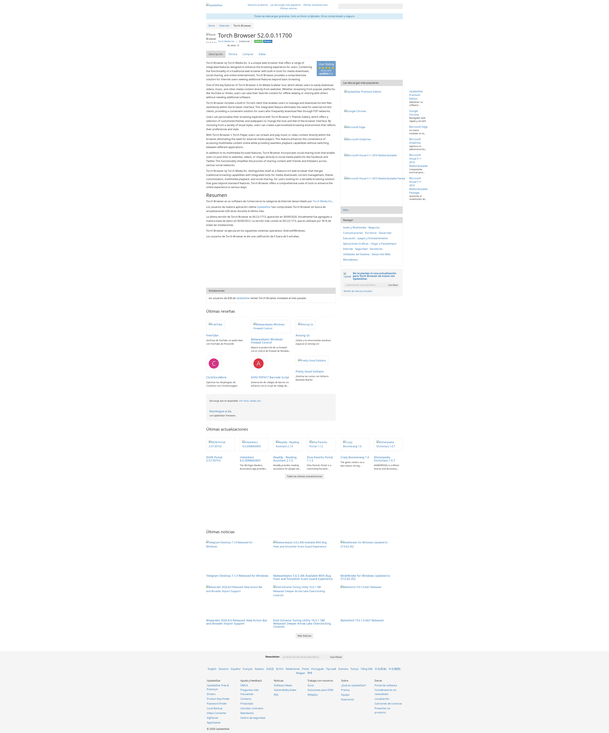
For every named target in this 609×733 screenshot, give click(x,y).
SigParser (212, 718)
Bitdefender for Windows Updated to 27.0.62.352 (365, 577)
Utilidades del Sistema (356, 254)
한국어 (280, 669)
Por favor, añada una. (250, 400)
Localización (382, 699)
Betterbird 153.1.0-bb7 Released (362, 620)
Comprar (248, 54)
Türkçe (354, 669)
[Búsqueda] (400, 6)
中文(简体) (380, 669)
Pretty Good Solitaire (310, 371)
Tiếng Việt (367, 669)
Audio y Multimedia (354, 227)
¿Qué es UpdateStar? (353, 685)
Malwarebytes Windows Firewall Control (267, 340)
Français (248, 669)
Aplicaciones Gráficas (356, 243)
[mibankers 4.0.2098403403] (254, 444)
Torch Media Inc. (226, 41)
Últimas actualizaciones (315, 4)
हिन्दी (310, 673)
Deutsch (224, 669)
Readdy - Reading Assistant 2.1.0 (285, 458)
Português (317, 669)
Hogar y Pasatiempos (383, 243)
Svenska (343, 669)
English (212, 669)
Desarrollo (385, 233)
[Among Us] (305, 324)
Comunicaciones (353, 233)
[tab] (216, 54)
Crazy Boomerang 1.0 (355, 457)
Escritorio (371, 233)
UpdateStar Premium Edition (416, 95)
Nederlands (293, 669)
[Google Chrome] (355, 111)
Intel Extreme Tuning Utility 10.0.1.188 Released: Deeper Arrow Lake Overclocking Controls (302, 623)
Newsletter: (272, 656)
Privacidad (246, 703)
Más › (346, 210)
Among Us (303, 335)
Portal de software (386, 685)
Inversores (347, 699)
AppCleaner (214, 722)
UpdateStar (264, 207)
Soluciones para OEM (320, 690)
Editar (262, 54)
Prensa (345, 690)
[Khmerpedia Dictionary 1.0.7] (388, 444)
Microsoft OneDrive (415, 141)
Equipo (345, 694)
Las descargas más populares (285, 4)
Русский (331, 669)
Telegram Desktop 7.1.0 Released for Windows (237, 576)
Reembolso (247, 713)
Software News (283, 685)
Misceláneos (350, 259)
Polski (305, 669)
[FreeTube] (215, 324)
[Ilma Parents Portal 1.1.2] (321, 444)
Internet (348, 249)
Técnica (232, 54)
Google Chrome (414, 112)
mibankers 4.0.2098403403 (250, 458)
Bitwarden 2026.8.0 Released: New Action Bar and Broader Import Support (236, 621)
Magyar (300, 673)
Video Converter (216, 713)
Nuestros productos (258, 4)
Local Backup (215, 708)
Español (235, 669)
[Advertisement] (271, 262)
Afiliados (313, 694)
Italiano (259, 669)
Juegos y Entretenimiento (373, 238)
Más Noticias (304, 635)
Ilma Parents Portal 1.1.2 (320, 458)
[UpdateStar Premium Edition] (363, 91)
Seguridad (361, 249)
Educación (349, 238)
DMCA (244, 685)
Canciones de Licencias (388, 703)
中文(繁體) (394, 669)
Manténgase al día (220, 411)
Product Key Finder (218, 699)
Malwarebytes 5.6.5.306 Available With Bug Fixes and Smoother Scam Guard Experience (303, 577)
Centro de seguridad (252, 718)
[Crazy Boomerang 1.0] (355, 444)
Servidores (376, 249)
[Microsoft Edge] (355, 127)
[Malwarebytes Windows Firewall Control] (270, 326)
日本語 (270, 669)
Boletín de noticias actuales (358, 291)
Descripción (216, 54)
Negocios (374, 227)
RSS (276, 694)
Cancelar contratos (251, 708)
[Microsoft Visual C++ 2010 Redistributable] (371, 155)
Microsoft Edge (418, 127)
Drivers (211, 694)
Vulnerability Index (285, 690)
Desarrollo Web (381, 254)
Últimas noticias (288, 8)
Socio (311, 685)
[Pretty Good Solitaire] (312, 360)
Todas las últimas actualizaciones (304, 476)
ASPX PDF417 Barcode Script (270, 377)
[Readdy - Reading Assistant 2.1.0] (288, 444)
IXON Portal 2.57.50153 (214, 458)
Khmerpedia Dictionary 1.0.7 (384, 458)
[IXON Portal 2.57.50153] (220, 444)
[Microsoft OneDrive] (358, 139)
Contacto (245, 699)
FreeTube (212, 335)
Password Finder (217, 703)
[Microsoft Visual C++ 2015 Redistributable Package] (375, 178)
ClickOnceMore (216, 377)
